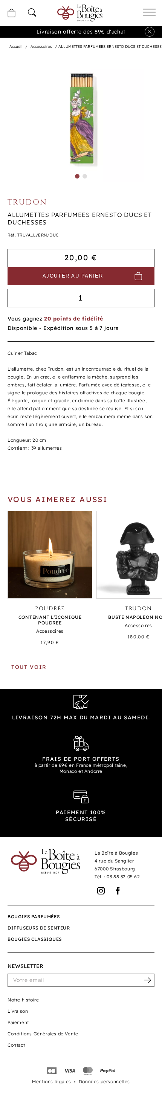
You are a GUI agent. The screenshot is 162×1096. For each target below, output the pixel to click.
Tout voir (29, 667)
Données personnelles (104, 1081)
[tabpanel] (81, 119)
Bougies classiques (35, 939)
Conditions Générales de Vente (43, 1033)
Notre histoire (23, 1000)
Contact (16, 1045)
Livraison (18, 1011)
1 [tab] (77, 176)
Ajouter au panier (73, 276)
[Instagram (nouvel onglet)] (101, 891)
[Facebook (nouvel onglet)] (118, 891)
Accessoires (41, 46)
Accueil (15, 46)
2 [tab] (85, 176)
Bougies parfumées (34, 916)
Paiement (18, 1022)
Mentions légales (51, 1081)
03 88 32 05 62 (123, 876)
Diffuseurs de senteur (39, 928)
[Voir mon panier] (11, 13)
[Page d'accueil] (79, 13)
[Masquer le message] (149, 32)
